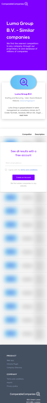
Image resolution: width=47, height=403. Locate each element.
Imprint (9, 382)
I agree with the (22, 170)
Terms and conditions (15, 379)
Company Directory (14, 368)
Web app (10, 360)
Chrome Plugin (12, 364)
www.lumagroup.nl (27, 101)
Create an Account (23, 177)
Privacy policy (12, 386)
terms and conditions (29, 170)
